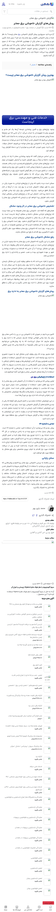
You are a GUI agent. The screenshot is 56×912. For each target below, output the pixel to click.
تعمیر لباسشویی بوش (34, 878)
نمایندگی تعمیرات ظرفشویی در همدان (28, 848)
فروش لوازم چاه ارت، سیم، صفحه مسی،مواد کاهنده (24, 726)
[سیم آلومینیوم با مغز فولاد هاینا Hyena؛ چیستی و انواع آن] (28, 561)
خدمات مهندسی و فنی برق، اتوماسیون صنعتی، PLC (24, 776)
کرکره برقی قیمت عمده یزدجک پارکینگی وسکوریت (24, 695)
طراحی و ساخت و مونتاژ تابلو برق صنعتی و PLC (26, 604)
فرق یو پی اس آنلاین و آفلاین (42, 532)
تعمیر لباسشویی (36, 868)
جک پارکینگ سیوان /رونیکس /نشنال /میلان (26, 746)
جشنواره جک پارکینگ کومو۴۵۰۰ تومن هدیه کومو (24, 736)
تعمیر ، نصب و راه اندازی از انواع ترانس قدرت (27, 675)
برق (19, 34)
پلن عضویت (21, 4)
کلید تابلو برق (37, 665)
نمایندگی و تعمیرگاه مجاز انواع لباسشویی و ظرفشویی (23, 797)
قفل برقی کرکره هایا (35, 655)
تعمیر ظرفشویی (36, 858)
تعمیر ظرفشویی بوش (34, 888)
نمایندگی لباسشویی (35, 807)
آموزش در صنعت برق (33, 27)
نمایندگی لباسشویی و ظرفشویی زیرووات (27, 817)
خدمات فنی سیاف (36, 766)
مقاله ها (11, 4)
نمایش (33, 65)
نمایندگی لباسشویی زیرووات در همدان (28, 827)
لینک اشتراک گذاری (46, 499)
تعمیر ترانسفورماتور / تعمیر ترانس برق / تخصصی (25, 685)
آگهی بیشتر (48, 903)
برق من (34, 377)
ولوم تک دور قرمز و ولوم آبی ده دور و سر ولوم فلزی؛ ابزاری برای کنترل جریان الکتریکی (30, 524)
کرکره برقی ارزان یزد (35, 705)
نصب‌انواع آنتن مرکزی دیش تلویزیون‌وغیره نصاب (25, 716)
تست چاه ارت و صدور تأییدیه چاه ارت (29, 644)
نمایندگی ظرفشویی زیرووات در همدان (28, 837)
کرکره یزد (39, 756)
